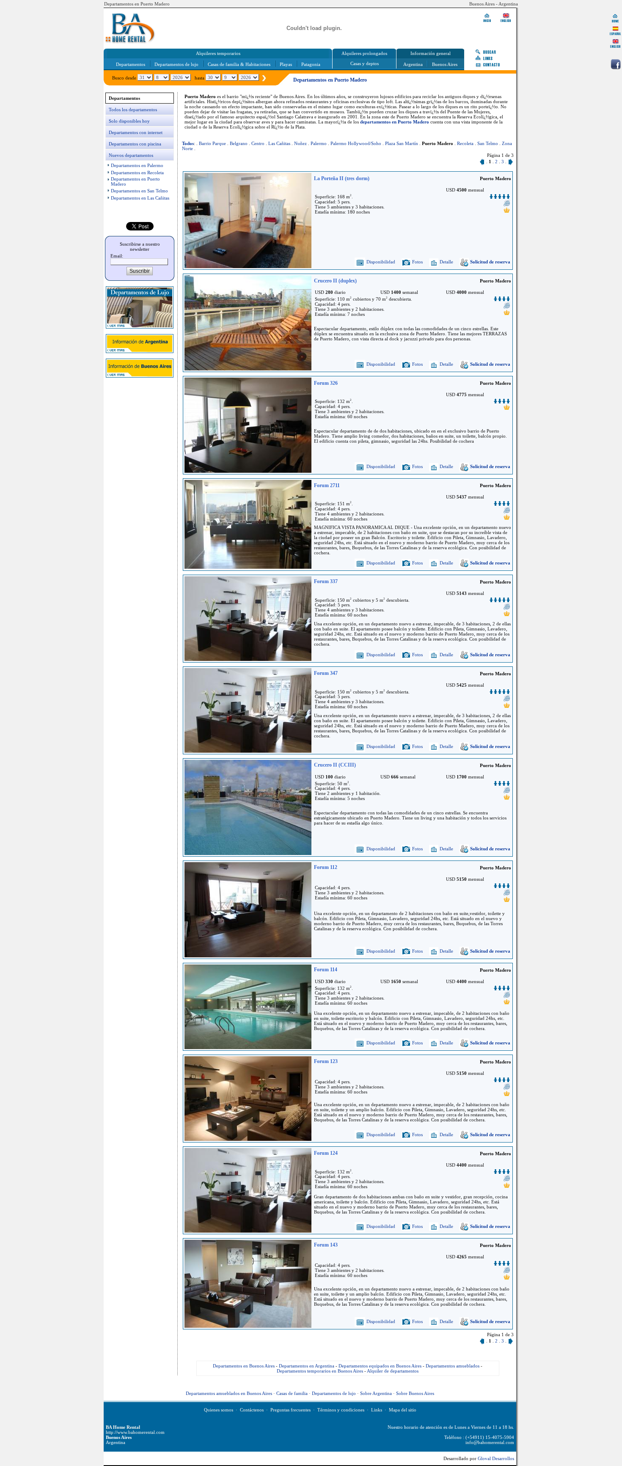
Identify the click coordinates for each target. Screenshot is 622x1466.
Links (376, 1409)
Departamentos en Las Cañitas (140, 197)
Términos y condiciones (340, 1409)
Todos (188, 143)
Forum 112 (325, 867)
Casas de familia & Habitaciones (239, 64)
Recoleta (465, 143)
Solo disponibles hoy (129, 120)
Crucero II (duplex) (335, 281)
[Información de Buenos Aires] (139, 375)
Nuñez (300, 143)
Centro (257, 143)
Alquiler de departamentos (392, 1370)
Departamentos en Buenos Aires (244, 1365)
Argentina (413, 64)
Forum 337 (326, 581)
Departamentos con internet (135, 132)
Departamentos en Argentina (306, 1365)
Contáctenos (252, 1409)
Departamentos (130, 64)
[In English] (615, 43)
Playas (286, 64)
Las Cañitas (279, 143)
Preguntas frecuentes (290, 1409)
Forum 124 (326, 1153)
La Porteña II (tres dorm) (341, 178)
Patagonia (310, 64)
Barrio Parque (212, 143)
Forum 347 (326, 673)
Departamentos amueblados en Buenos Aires (229, 1393)
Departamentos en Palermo (137, 165)
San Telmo (487, 143)
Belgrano (239, 143)
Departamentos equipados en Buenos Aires (380, 1365)
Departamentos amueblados (452, 1365)
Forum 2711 (327, 485)
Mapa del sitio (402, 1409)
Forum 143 (326, 1245)
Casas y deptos (364, 63)
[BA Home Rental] (615, 18)
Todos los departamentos (133, 109)
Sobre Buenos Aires (415, 1393)
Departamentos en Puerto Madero (137, 3)
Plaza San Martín (401, 143)
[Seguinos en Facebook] (616, 64)
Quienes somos (218, 1409)
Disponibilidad (380, 261)
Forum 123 (326, 1061)
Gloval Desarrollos (496, 1458)
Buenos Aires (444, 64)
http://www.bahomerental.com (135, 1432)
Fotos (417, 261)
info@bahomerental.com (489, 1442)
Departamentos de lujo (176, 64)
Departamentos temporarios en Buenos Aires (320, 1370)
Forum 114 (325, 970)
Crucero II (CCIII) (335, 765)
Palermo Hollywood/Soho (355, 143)
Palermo (319, 143)
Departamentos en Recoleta (137, 172)
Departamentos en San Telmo (139, 190)
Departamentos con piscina (135, 143)
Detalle (445, 261)
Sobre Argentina (376, 1393)
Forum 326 (326, 383)
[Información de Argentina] (139, 351)
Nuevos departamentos (131, 155)
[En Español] (615, 30)
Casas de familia (292, 1393)
